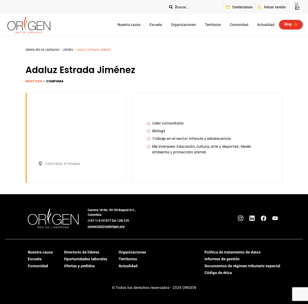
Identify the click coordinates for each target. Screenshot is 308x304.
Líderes (68, 49)
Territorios (213, 25)
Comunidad (239, 25)
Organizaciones (183, 25)
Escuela (155, 25)
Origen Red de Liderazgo (42, 49)
